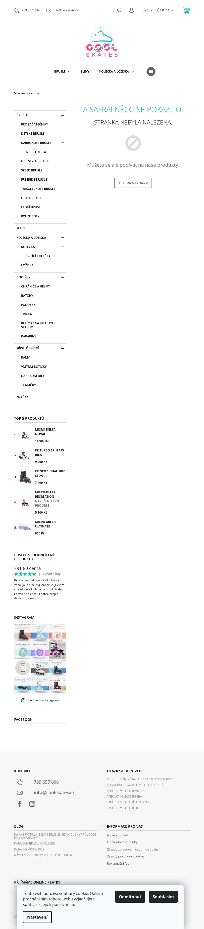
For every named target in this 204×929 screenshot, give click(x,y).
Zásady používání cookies (126, 856)
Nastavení (37, 917)
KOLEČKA (28, 247)
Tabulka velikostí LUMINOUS (128, 802)
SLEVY (20, 228)
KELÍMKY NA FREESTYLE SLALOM (38, 325)
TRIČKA (26, 314)
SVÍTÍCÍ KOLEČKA (38, 256)
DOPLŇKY (23, 277)
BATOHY (27, 295)
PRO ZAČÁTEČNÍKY (34, 124)
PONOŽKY (28, 305)
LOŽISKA (27, 265)
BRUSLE (22, 115)
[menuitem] (62, 71)
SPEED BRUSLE (32, 170)
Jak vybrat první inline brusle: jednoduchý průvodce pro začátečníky (55, 836)
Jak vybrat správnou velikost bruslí (135, 785)
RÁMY (25, 357)
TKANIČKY (28, 385)
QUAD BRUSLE (31, 198)
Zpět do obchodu (133, 183)
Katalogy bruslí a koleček (34, 843)
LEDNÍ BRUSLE (31, 207)
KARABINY (28, 336)
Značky (22, 397)
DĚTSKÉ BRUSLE (33, 133)
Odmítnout (130, 896)
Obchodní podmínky (122, 842)
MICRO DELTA (36, 152)
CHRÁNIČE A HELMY (35, 286)
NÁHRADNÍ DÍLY (33, 376)
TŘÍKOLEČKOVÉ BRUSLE (38, 189)
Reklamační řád (118, 863)
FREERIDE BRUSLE (34, 179)
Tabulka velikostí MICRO (125, 790)
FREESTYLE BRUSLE (35, 161)
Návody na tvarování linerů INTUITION (43, 855)
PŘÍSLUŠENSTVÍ (27, 348)
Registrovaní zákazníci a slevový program (139, 779)
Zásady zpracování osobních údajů (132, 849)
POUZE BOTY (30, 216)
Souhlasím (163, 896)
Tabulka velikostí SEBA (124, 796)
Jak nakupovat (117, 835)
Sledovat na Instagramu (44, 700)
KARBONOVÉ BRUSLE (36, 143)
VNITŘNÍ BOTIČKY (34, 366)
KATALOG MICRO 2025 (29, 849)
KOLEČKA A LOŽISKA (31, 238)
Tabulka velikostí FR (122, 807)
